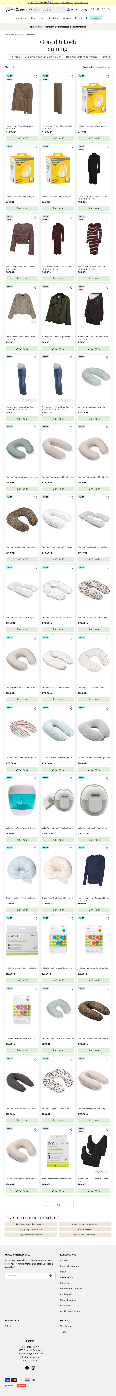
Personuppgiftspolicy (71, 1288)
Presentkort (66, 1305)
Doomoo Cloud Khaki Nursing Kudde (58, 1038)
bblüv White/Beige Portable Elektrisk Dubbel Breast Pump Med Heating (72, 828)
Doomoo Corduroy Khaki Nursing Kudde (23, 477)
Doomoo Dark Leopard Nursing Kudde (22, 547)
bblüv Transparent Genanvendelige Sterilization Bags (28, 968)
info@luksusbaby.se (30, 1356)
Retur (63, 1271)
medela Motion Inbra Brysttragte (92, 126)
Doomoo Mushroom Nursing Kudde (21, 687)
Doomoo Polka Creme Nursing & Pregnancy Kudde (27, 757)
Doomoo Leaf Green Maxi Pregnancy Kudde (24, 617)
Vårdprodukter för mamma (85, 1234)
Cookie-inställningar (70, 1311)
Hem (6, 34)
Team (63, 1331)
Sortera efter (88, 67)
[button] (108, 10)
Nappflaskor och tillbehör (31, 1234)
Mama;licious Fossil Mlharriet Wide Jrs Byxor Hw (63, 126)
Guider (8, 1326)
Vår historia (65, 1326)
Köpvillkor (65, 1283)
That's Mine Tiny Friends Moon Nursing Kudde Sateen (65, 898)
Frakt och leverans (69, 1266)
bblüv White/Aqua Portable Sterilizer (21, 828)
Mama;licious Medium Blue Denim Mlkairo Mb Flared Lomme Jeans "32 (36, 407)
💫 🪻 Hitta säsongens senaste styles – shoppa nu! (58, 2)
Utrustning (14, 34)
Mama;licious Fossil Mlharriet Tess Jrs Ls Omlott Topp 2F (30, 126)
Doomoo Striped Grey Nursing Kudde (94, 757)
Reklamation (66, 1277)
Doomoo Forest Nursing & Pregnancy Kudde (61, 547)
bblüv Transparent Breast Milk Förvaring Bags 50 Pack (65, 1178)
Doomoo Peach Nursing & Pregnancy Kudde (61, 687)
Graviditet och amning (28, 34)
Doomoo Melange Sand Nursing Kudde (22, 1178)
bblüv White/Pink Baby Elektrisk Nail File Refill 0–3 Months (31, 1038)
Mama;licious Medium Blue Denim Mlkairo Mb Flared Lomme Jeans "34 (72, 407)
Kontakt (64, 1260)
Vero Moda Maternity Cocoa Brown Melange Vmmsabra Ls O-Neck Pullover (37, 336)
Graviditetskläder (85, 1229)
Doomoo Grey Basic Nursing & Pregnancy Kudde (26, 1108)
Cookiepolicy (66, 1294)
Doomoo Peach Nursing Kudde (91, 687)
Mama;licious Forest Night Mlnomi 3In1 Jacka (61, 336)
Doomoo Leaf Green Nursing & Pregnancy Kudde (63, 617)
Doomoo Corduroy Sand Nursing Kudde (95, 477)
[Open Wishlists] (103, 9)
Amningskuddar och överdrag (85, 1224)
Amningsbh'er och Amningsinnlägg (31, 1224)
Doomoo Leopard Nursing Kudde (56, 1108)
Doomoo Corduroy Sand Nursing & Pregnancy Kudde (64, 477)
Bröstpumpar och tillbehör (31, 1229)
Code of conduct (68, 1299)
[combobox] (46, 10)
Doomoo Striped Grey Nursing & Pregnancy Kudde (63, 757)
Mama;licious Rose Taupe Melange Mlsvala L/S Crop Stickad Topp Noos (36, 266)
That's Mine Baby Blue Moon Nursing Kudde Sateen (28, 898)
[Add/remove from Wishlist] (35, 76)
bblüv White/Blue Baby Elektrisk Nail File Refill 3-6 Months (67, 968)
